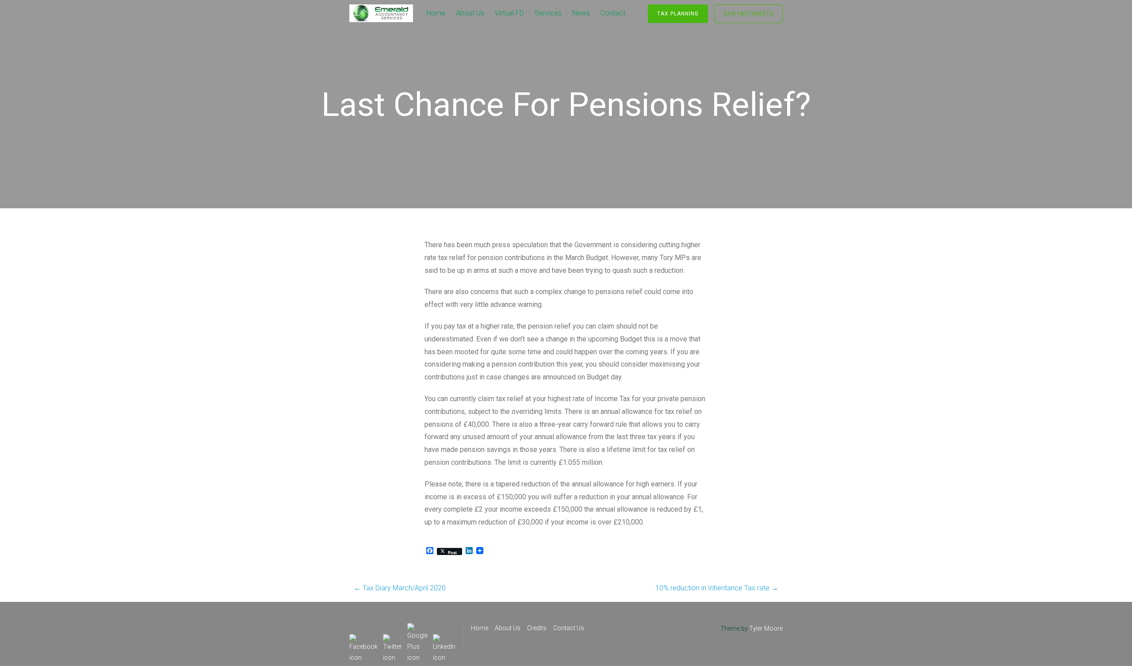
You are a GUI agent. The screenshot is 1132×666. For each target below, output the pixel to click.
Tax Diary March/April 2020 (400, 588)
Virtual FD (509, 13)
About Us (470, 13)
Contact (612, 13)
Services (548, 13)
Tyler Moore (766, 628)
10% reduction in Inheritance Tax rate (716, 588)
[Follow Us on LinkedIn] (444, 639)
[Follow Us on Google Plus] (417, 628)
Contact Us (568, 628)
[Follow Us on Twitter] (392, 639)
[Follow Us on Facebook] (363, 639)
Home (435, 13)
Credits (537, 628)
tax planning (678, 14)
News (581, 13)
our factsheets (748, 14)
